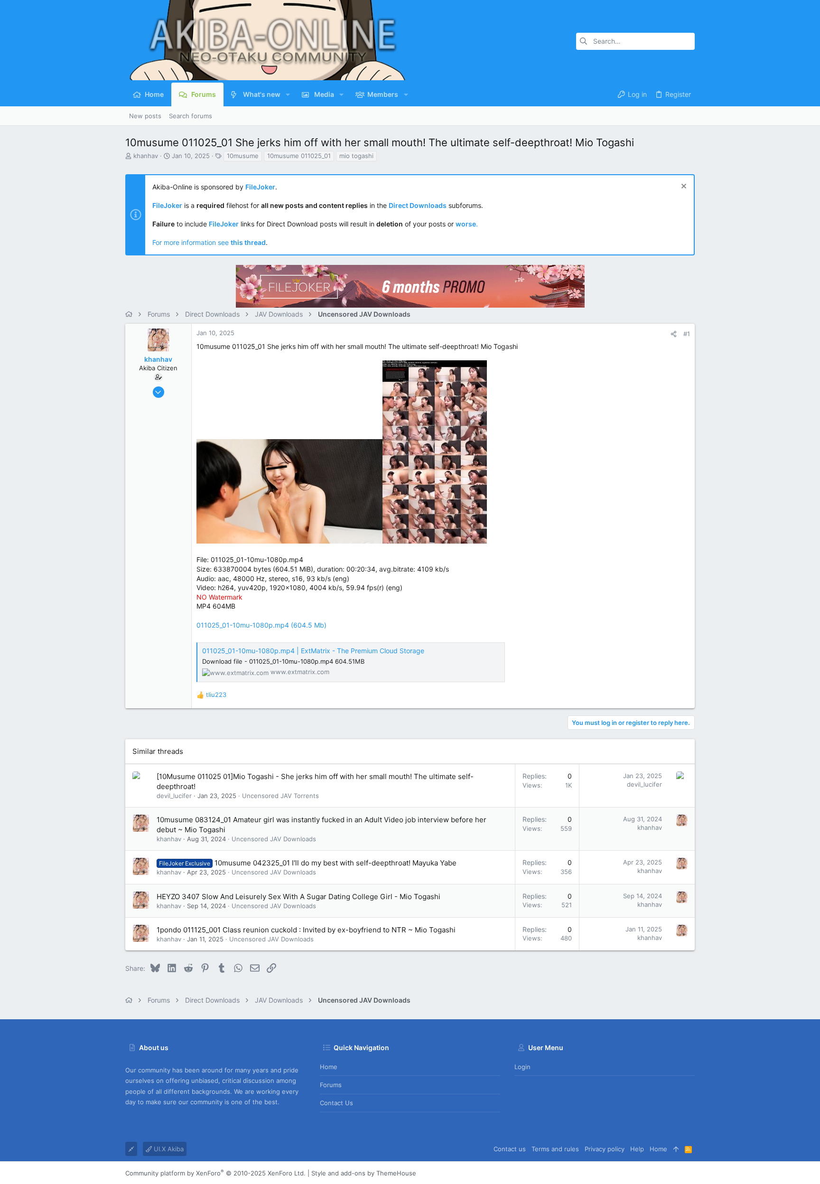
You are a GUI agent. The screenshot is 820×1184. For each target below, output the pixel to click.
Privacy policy (604, 1149)
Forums (331, 1085)
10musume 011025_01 (299, 156)
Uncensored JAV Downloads (274, 839)
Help (637, 1149)
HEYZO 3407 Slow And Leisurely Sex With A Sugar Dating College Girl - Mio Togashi (298, 896)
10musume (243, 156)
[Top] (676, 1149)
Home (328, 1067)
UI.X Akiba (168, 1149)
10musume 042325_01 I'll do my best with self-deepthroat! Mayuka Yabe (335, 862)
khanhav (145, 156)
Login (522, 1067)
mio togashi (356, 156)
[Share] (673, 333)
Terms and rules (555, 1149)
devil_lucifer (174, 795)
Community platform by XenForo (215, 1173)
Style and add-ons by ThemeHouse (363, 1173)
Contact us (336, 1103)
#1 (686, 334)
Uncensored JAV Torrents (280, 795)
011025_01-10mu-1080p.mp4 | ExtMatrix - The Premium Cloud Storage (313, 651)
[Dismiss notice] (683, 187)
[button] (287, 94)
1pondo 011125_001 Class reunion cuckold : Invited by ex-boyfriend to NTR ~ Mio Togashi (306, 929)
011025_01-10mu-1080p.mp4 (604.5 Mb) (261, 625)
